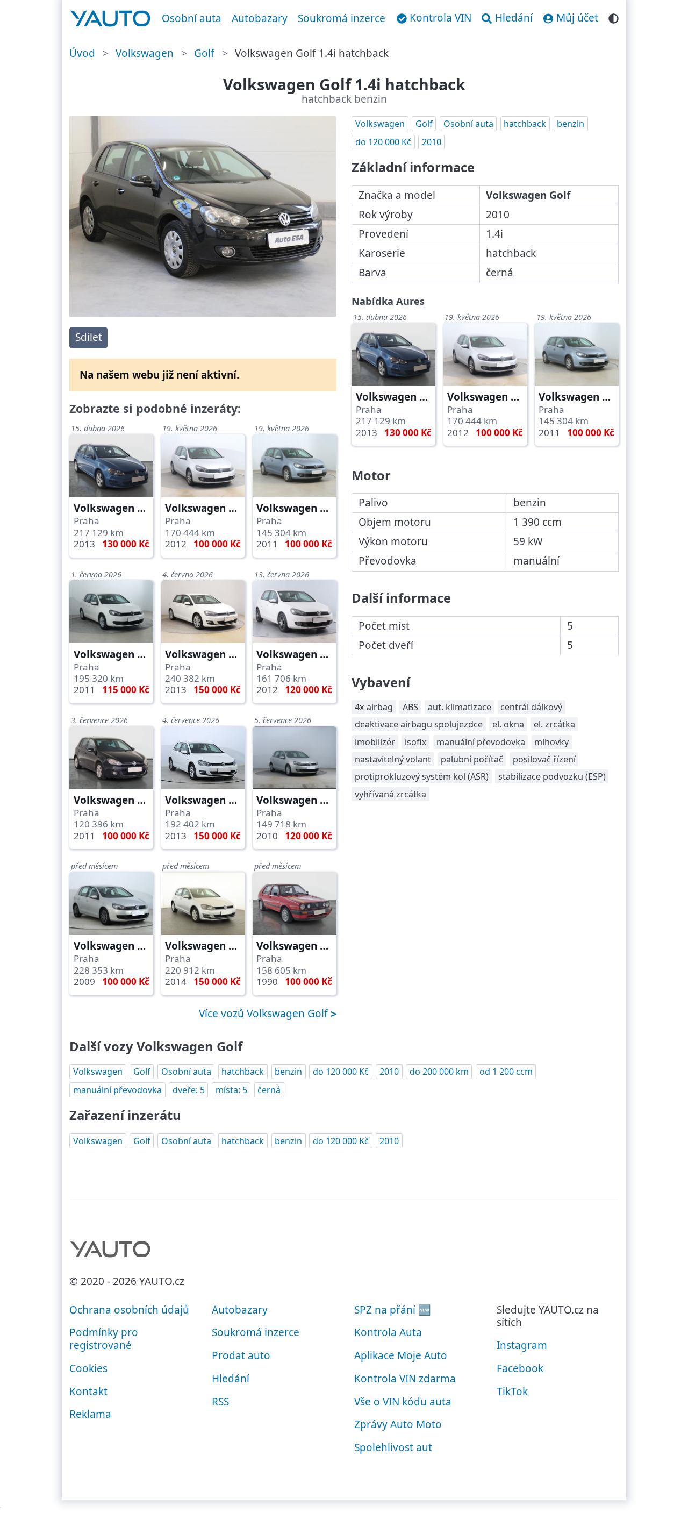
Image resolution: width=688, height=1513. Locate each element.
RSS (220, 1402)
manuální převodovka (117, 1090)
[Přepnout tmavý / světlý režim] (613, 17)
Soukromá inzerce (341, 18)
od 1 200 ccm (506, 1071)
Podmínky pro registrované (103, 1338)
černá (269, 1090)
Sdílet (88, 337)
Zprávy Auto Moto (398, 1424)
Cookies (88, 1368)
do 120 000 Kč (383, 142)
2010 (431, 142)
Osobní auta (191, 18)
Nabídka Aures (388, 301)
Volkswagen (145, 53)
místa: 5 (231, 1090)
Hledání (230, 1379)
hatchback (525, 124)
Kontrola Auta (388, 1332)
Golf (204, 53)
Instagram (522, 1345)
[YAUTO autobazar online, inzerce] (110, 18)
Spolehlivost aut (393, 1447)
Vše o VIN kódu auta (403, 1402)
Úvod (82, 53)
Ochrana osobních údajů (129, 1310)
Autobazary (260, 18)
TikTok (512, 1391)
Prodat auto (241, 1355)
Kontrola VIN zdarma (405, 1379)
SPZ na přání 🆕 (392, 1310)
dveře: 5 (189, 1090)
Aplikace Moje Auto (400, 1355)
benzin (570, 124)
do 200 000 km (439, 1071)
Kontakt (88, 1391)
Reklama (90, 1414)
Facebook (520, 1368)
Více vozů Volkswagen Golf (265, 1013)
